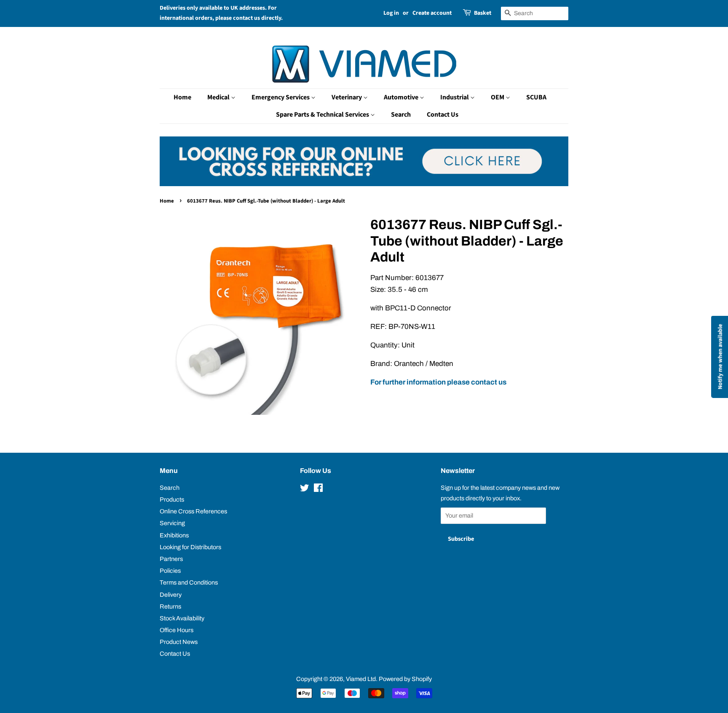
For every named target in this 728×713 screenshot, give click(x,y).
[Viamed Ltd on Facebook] (318, 489)
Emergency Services (281, 97)
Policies (170, 570)
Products (172, 499)
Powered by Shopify (405, 679)
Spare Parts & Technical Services (323, 114)
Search (401, 114)
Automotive (402, 97)
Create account (432, 13)
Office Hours (176, 630)
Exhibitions (174, 535)
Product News (179, 641)
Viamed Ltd (361, 679)
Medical (219, 97)
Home (182, 97)
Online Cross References (193, 511)
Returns (170, 606)
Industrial (455, 97)
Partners (171, 558)
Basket (482, 13)
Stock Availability (182, 618)
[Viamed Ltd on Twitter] (304, 489)
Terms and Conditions (189, 582)
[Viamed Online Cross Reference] (364, 184)
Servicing (172, 523)
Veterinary (347, 97)
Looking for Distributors (190, 547)
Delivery (171, 594)
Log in (391, 13)
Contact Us (442, 114)
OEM (498, 97)
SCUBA (536, 97)
